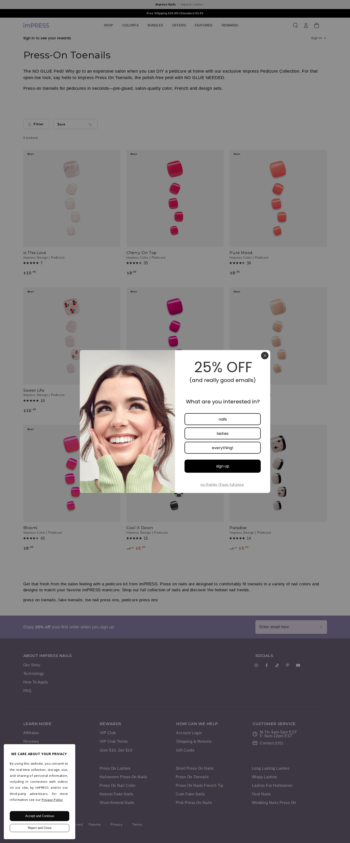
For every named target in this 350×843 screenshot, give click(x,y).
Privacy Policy (52, 800)
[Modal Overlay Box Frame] (175, 421)
